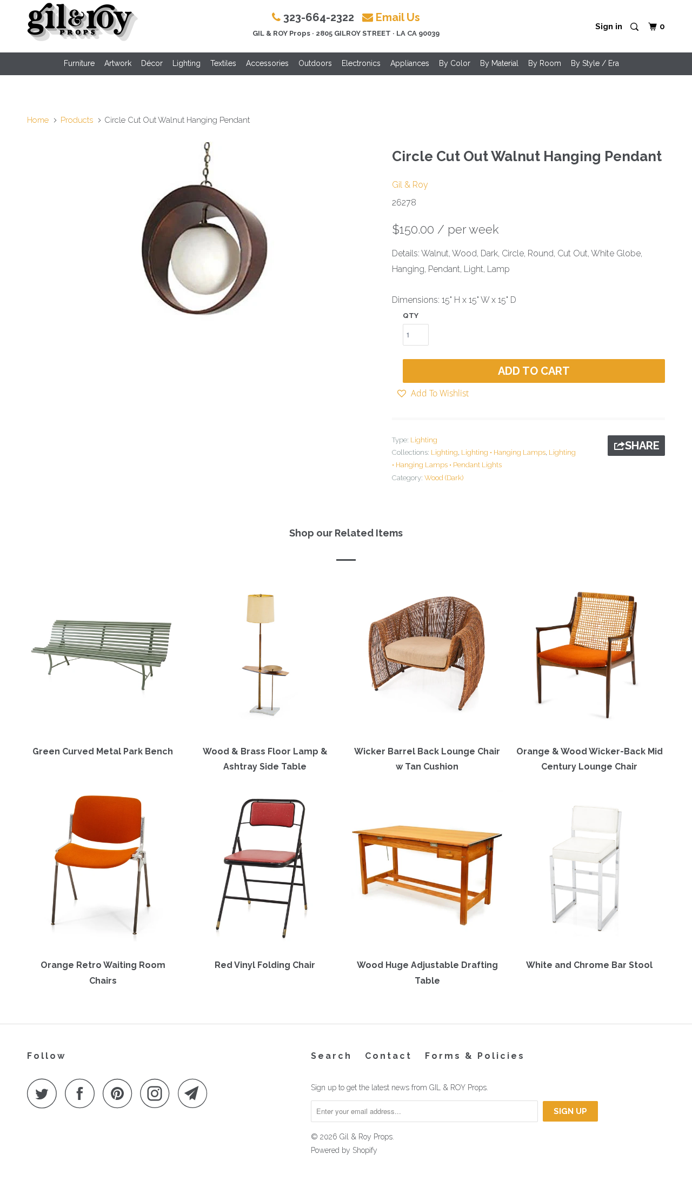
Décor (152, 63)
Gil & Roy (410, 185)
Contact (388, 1056)
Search (331, 1056)
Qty (410, 315)
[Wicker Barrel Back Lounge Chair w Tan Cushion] (427, 657)
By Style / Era (595, 63)
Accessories (267, 63)
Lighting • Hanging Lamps (503, 452)
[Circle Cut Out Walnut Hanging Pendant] (204, 236)
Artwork (117, 63)
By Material (499, 63)
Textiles (223, 63)
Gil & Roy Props (366, 1136)
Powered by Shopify (344, 1150)
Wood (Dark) (443, 478)
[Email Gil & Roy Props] (196, 1093)
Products (77, 120)
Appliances (409, 63)
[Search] (635, 27)
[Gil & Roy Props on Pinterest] (120, 1093)
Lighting (186, 63)
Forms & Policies (475, 1056)
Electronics (361, 63)
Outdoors (315, 63)
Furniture (79, 63)
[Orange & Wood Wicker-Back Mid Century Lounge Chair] (589, 657)
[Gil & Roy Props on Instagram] (158, 1093)
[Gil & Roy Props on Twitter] (45, 1093)
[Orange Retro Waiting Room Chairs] (102, 870)
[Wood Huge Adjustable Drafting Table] (427, 870)
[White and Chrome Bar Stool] (589, 870)
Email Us (398, 17)
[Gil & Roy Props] (82, 22)
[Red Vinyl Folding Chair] (265, 870)
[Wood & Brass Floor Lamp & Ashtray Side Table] (265, 657)
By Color (454, 63)
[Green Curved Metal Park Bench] (102, 657)
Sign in (608, 26)
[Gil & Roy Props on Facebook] (83, 1093)
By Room (544, 63)
